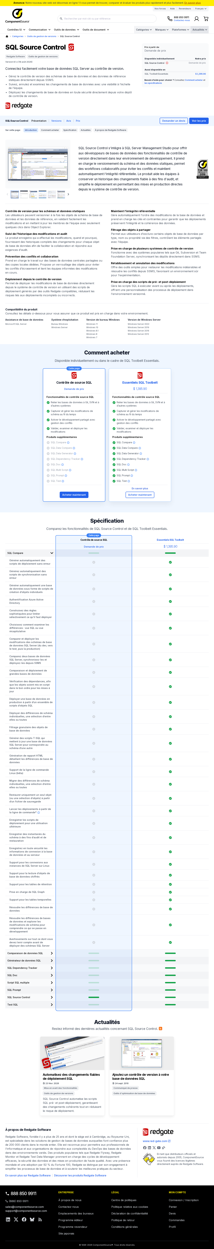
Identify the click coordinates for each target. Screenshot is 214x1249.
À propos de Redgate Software (110, 130)
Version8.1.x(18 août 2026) (18, 62)
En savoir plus (192, 2)
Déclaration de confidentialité (129, 1213)
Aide (172, 8)
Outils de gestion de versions (41, 36)
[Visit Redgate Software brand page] (18, 105)
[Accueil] (7, 36)
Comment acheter (194, 80)
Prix (78, 120)
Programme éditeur (70, 1220)
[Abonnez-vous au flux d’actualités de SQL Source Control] (160, 1028)
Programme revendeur (72, 1226)
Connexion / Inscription (184, 1200)
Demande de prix (197, 63)
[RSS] (40, 1219)
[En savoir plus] (167, 63)
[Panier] (206, 18)
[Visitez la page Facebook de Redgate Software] (145, 1148)
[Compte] (196, 18)
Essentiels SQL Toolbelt (170, 539)
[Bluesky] (32, 1219)
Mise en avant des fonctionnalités (60, 1088)
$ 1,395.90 (200, 74)
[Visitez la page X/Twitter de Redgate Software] (154, 1148)
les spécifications (153, 83)
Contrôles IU (14, 29)
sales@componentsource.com (24, 1206)
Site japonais (66, 1233)
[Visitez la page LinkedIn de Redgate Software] (149, 1148)
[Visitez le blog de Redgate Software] (164, 1148)
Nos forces (160, 8)
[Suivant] (62, 164)
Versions (56, 120)
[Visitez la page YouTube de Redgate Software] (159, 1148)
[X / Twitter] (16, 1219)
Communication (38, 29)
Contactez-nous (68, 1206)
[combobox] (107, 19)
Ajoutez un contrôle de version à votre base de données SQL (140, 1077)
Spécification (69, 130)
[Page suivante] (68, 194)
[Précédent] (13, 164)
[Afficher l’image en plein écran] (37, 164)
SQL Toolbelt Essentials (156, 74)
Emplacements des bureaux (76, 1213)
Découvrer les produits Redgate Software (80, 1175)
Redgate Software (16, 56)
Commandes (177, 1220)
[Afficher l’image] (15, 194)
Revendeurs (185, 8)
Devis (172, 1213)
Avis (68, 120)
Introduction (31, 130)
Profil (172, 1226)
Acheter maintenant (74, 494)
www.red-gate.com (155, 1141)
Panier (173, 1206)
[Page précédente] (7, 194)
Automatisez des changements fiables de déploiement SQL (71, 1077)
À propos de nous (69, 1200)
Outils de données (65, 29)
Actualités (198, 29)
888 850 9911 (23, 1193)
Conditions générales (124, 1226)
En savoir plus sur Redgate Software (28, 1175)
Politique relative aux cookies (129, 1206)
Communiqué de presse (126, 1088)
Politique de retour (123, 1220)
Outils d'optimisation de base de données (134, 1093)
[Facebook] (24, 1219)
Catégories (142, 29)
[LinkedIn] (8, 1219)
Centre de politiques (123, 1200)
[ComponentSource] (17, 16)
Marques (160, 29)
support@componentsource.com (26, 1210)
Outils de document (94, 29)
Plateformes (179, 29)
